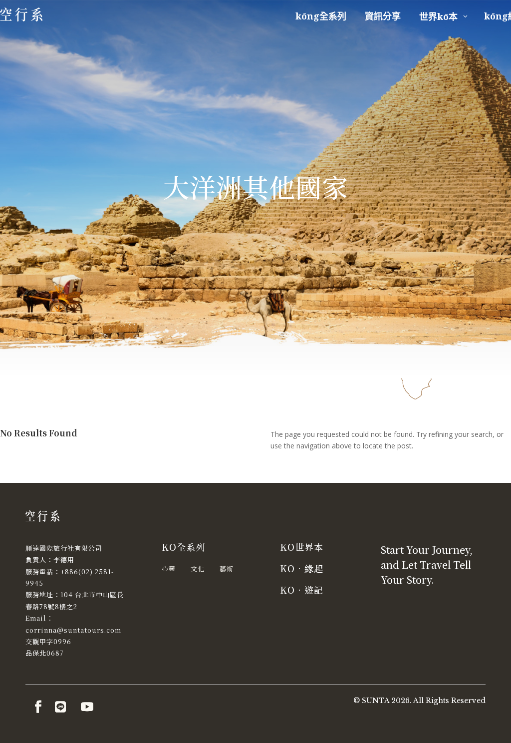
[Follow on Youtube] (86, 707)
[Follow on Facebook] (37, 707)
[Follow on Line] (60, 707)
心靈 (169, 568)
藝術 (227, 568)
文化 (198, 568)
